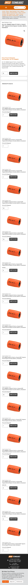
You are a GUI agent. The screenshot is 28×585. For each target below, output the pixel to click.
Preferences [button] (19, 581)
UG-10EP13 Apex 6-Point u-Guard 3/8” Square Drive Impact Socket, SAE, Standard (13, 544)
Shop (7, 11)
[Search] (24, 7)
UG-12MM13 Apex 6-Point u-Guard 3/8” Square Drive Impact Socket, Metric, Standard (14, 358)
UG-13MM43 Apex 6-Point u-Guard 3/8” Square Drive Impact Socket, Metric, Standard (14, 171)
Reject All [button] (12, 581)
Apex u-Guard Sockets (11, 12)
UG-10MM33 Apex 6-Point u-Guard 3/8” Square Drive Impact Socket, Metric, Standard (14, 482)
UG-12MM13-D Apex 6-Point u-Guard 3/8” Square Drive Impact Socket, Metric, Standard (14, 327)
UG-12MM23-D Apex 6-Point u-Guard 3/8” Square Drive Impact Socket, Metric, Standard (14, 295)
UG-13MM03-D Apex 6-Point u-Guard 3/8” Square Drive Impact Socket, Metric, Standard (14, 233)
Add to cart (13, 73)
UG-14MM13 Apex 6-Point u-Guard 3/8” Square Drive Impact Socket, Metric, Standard (14, 140)
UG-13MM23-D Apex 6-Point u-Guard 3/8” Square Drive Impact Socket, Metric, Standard (14, 202)
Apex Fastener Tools (15, 11)
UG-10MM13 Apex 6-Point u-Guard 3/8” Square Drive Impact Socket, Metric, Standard (14, 513)
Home (3, 11)
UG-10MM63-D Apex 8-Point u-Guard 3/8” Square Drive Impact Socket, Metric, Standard (14, 451)
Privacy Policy (9, 578)
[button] (6, 7)
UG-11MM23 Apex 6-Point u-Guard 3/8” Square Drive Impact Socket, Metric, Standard (14, 420)
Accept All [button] (5, 581)
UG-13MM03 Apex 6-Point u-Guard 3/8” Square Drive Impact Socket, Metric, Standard (14, 264)
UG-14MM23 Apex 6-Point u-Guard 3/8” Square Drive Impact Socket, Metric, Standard (14, 109)
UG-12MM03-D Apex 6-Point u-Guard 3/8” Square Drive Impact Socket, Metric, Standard (14, 389)
